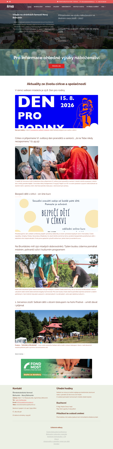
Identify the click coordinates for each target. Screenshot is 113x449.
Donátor (56, 444)
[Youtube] (7, 1)
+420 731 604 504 (102, 1)
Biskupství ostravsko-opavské (56, 434)
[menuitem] (30, 7)
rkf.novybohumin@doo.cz (87, 1)
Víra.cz (56, 439)
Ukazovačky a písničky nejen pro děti (56, 441)
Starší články (62, 41)
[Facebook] (10, 1)
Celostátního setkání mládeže (39, 130)
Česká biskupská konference (56, 432)
